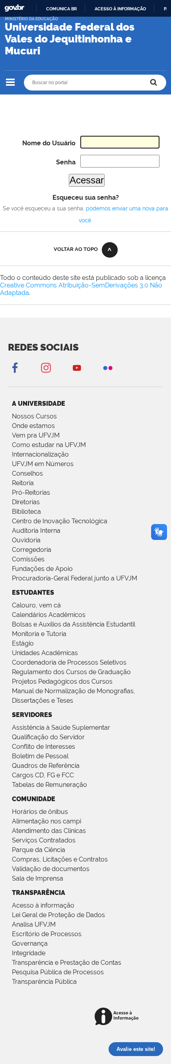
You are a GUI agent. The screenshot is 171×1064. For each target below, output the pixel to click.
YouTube (77, 367)
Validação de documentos (50, 869)
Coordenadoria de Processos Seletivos (69, 662)
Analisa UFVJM (34, 924)
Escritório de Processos (47, 934)
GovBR (14, 8)
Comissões (28, 559)
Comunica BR (61, 9)
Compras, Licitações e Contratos (60, 859)
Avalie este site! (136, 1049)
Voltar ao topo (76, 249)
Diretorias (26, 502)
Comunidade (33, 799)
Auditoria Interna (36, 530)
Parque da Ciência (38, 850)
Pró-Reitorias (31, 492)
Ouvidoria (26, 540)
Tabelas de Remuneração (49, 784)
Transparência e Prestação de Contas (66, 962)
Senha (66, 162)
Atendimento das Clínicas (49, 831)
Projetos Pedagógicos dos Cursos (62, 681)
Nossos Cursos (34, 416)
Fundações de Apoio (42, 568)
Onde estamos (33, 426)
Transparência (38, 892)
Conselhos (27, 473)
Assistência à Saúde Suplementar (61, 727)
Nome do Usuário (49, 143)
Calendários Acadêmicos (49, 615)
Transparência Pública (44, 981)
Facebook (14, 367)
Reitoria (23, 483)
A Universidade (38, 403)
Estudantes (33, 592)
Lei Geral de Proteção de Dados (58, 915)
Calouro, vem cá (36, 605)
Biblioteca (26, 511)
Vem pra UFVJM (36, 435)
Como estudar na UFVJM (49, 445)
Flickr (108, 367)
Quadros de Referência (46, 765)
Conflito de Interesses (43, 746)
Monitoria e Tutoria (39, 634)
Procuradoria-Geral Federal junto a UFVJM (74, 578)
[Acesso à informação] (118, 1017)
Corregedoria (31, 549)
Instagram (45, 367)
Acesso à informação (120, 9)
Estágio (23, 643)
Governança (30, 943)
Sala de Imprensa (37, 878)
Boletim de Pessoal (40, 756)
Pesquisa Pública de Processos (58, 972)
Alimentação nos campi (46, 821)
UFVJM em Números (43, 464)
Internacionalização (40, 454)
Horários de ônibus (40, 811)
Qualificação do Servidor (48, 737)
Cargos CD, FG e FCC (43, 775)
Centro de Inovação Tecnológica (59, 521)
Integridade (28, 953)
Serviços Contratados (44, 840)
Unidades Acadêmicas (45, 653)
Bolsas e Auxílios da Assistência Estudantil (73, 624)
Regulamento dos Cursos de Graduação (71, 672)
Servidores (32, 715)
